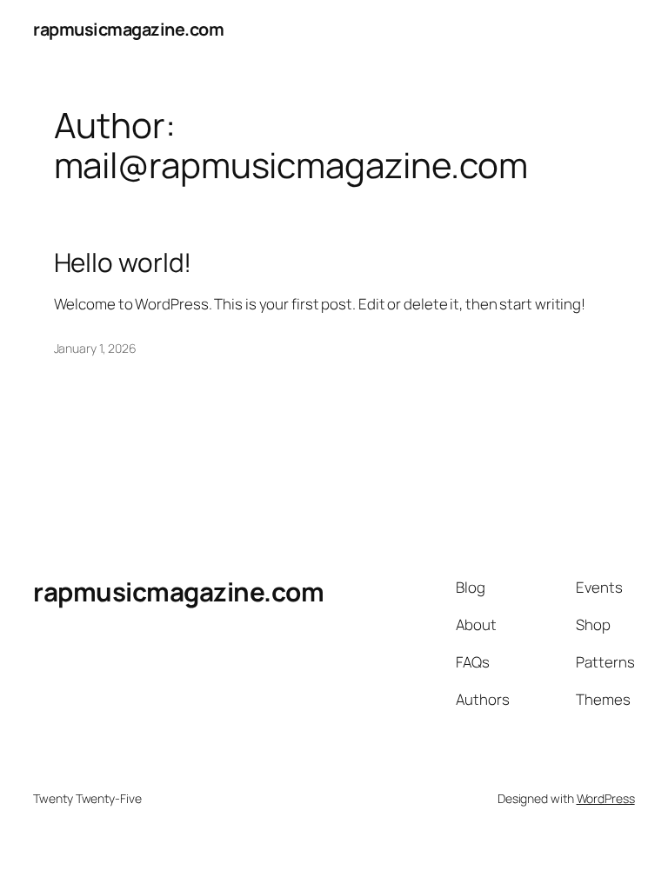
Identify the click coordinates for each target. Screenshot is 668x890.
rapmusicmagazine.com (128, 29)
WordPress (606, 798)
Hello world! (123, 262)
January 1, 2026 (95, 348)
